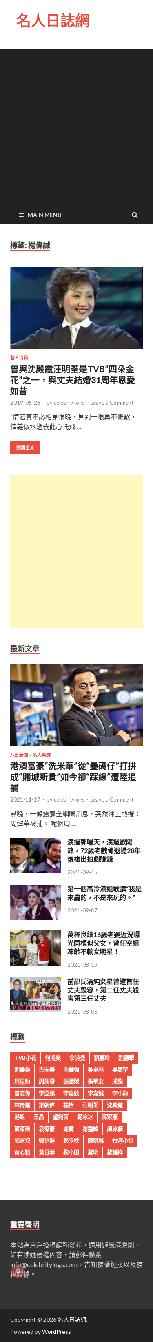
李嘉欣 (71, 1093)
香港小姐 (122, 1140)
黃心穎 (22, 1152)
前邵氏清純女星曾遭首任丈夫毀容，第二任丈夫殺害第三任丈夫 (103, 989)
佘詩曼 (77, 1057)
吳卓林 (96, 1069)
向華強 (71, 1069)
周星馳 (22, 1081)
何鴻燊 (53, 1057)
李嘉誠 (96, 1093)
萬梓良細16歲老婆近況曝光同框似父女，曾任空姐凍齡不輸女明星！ (103, 942)
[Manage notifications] (17, 1271)
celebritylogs (69, 402)
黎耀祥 (115, 1152)
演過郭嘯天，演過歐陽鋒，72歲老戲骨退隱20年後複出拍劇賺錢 (104, 850)
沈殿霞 (115, 1105)
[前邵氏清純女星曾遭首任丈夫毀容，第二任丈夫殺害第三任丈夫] (35, 1010)
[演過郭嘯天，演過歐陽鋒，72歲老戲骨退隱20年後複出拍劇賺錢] (35, 870)
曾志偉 (22, 1093)
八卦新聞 (19, 755)
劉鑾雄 (22, 1069)
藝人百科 (19, 357)
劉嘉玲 (102, 1057)
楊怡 (68, 1105)
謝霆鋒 (90, 1128)
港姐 (19, 1117)
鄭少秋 (71, 1140)
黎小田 (71, 1152)
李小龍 (120, 1093)
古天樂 (47, 1069)
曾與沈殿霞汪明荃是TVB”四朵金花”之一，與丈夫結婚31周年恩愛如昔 (72, 379)
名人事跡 (42, 755)
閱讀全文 (25, 447)
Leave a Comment (112, 402)
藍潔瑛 (22, 1128)
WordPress (56, 1331)
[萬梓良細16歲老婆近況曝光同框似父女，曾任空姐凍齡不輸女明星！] (35, 963)
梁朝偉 (47, 1105)
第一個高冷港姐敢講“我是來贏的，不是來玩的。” (104, 893)
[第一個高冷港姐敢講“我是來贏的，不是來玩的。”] (35, 917)
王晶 (38, 1117)
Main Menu (45, 214)
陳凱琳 (96, 1140)
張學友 (96, 1081)
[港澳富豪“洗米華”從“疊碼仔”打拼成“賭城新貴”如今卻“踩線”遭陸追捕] (76, 747)
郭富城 (22, 1140)
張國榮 (71, 1081)
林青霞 (22, 1105)
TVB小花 (25, 1057)
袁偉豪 (47, 1128)
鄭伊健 (47, 1140)
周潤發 (47, 1081)
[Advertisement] (76, 125)
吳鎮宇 (120, 1069)
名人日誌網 (53, 21)
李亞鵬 (47, 1093)
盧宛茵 (61, 1117)
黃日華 (47, 1152)
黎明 (93, 1152)
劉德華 (126, 1057)
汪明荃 (90, 1105)
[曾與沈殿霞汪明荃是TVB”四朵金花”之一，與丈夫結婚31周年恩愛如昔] (76, 311)
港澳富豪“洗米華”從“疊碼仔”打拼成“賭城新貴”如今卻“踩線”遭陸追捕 (73, 776)
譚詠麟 (115, 1128)
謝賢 (68, 1128)
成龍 (117, 1081)
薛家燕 (110, 1117)
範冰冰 (85, 1117)
